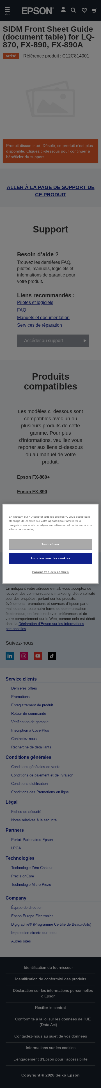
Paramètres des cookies (50, 571)
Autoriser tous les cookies (50, 558)
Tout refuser (50, 544)
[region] (50, 544)
